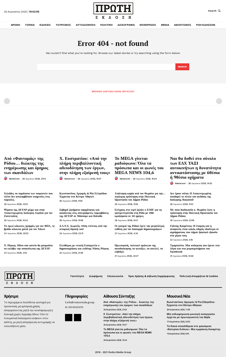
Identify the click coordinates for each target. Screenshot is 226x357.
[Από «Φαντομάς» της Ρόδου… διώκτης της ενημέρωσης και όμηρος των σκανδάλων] (30, 134)
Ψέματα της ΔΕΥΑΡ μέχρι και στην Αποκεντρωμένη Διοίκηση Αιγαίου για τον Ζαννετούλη (28, 213)
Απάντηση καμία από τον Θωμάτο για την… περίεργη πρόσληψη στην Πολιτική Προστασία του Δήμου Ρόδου (140, 196)
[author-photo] (6, 178)
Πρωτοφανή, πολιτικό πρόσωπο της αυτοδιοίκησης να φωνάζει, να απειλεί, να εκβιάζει (139, 248)
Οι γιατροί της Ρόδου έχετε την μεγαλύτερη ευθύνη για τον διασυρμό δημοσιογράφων (139, 227)
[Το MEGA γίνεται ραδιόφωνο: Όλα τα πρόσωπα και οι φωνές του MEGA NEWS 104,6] (141, 134)
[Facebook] (68, 317)
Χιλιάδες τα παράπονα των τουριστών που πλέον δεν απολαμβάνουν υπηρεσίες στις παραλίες (28, 196)
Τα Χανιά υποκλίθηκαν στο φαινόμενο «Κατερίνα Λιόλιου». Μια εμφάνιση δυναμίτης (194, 328)
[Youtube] (77, 317)
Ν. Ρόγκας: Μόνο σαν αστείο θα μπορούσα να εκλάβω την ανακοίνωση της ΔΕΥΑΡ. (28, 247)
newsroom (14, 179)
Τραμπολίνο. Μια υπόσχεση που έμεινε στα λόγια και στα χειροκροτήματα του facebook (195, 248)
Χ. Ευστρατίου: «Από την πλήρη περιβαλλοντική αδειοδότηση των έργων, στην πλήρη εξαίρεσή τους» (84, 165)
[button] (215, 10)
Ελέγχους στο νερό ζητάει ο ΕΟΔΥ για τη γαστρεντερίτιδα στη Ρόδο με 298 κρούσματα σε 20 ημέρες (138, 213)
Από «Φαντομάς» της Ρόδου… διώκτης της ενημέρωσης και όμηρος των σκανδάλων (26, 165)
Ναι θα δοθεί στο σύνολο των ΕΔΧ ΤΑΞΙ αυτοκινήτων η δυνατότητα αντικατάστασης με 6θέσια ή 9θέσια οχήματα (195, 167)
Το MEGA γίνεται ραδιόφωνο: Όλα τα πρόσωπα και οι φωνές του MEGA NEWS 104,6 (139, 165)
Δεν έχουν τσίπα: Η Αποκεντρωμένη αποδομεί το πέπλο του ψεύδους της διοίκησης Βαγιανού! (190, 196)
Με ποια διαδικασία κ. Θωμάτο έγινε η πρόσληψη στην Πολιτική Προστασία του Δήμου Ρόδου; (194, 213)
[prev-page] (7, 101)
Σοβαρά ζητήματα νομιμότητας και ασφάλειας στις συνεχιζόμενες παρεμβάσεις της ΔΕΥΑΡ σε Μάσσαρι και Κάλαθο (84, 213)
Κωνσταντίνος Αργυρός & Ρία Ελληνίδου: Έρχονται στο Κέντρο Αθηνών (83, 195)
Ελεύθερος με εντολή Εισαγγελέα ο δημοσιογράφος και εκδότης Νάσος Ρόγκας (84, 247)
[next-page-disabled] (219, 101)
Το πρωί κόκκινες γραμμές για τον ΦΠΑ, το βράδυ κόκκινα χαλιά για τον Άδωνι (29, 227)
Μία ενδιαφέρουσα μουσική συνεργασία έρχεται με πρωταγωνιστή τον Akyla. (191, 316)
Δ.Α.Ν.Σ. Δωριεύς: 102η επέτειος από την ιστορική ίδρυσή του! (83, 227)
